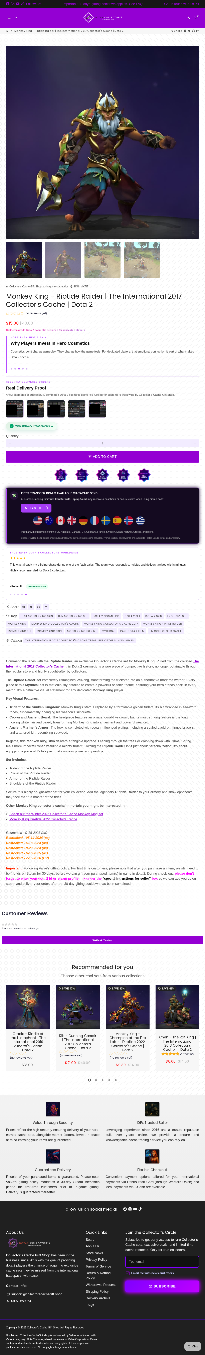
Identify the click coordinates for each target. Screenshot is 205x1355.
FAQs (90, 1305)
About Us (92, 1246)
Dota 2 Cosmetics (106, 616)
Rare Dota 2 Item (132, 631)
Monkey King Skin (49, 631)
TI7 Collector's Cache (166, 631)
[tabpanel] (28, 1028)
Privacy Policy (96, 1260)
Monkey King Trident (82, 631)
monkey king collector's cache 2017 (111, 624)
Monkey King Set (20, 631)
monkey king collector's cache (55, 624)
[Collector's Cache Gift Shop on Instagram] (12, 4)
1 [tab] (89, 1080)
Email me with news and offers (152, 1273)
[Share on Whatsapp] (193, 31)
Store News (94, 1253)
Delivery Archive (98, 1298)
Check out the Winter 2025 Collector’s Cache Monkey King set (56, 814)
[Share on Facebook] (185, 31)
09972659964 (18, 1301)
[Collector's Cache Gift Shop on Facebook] (7, 4)
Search (91, 1240)
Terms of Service (98, 1266)
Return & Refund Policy (98, 1275)
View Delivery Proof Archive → (34, 425)
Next (193, 142)
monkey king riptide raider (162, 624)
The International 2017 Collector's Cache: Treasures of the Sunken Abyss (79, 640)
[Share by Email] (197, 31)
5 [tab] (116, 1080)
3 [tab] (102, 1080)
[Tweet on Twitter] (189, 31)
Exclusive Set (177, 616)
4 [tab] (109, 1080)
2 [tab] (96, 1080)
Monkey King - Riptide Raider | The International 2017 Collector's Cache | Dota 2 (69, 31)
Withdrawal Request (101, 1285)
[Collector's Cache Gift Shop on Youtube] (17, 4)
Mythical (108, 631)
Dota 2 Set (132, 616)
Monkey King (17, 624)
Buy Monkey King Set (73, 616)
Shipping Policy (97, 1291)
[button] (26, 314)
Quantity (12, 436)
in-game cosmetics (55, 286)
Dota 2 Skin (153, 616)
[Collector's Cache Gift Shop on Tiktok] (22, 4)
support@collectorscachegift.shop (34, 1294)
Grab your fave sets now (140, 4)
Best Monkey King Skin (37, 616)
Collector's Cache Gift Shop (43, 1327)
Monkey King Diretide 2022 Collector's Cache (43, 819)
